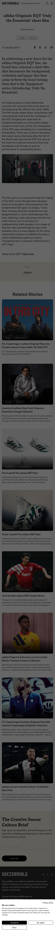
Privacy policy (47, 902)
